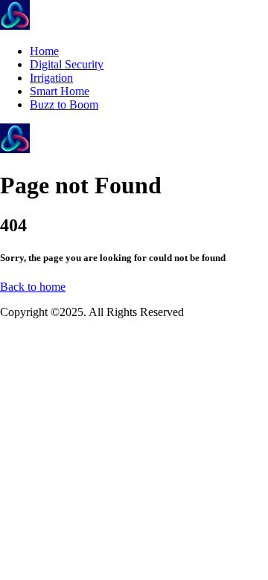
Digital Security (66, 64)
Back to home (33, 286)
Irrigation (51, 77)
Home (44, 51)
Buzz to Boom (64, 104)
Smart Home (59, 91)
